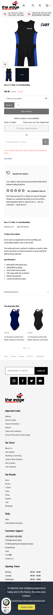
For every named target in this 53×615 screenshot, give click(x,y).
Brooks (7, 484)
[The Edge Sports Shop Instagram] (14, 381)
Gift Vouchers (10, 463)
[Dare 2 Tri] (45, 24)
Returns (8, 427)
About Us (8, 448)
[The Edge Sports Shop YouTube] (40, 381)
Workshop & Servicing (13, 456)
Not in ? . (17, 147)
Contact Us (9, 559)
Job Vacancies (10, 467)
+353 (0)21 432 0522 (13, 536)
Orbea (7, 495)
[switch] (6, 610)
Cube (7, 491)
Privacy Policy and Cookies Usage (17, 435)
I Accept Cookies (26, 607)
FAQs (7, 519)
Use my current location (27, 128)
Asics (7, 480)
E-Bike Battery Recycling (13, 523)
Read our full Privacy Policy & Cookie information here (26, 601)
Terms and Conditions (13, 431)
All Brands (9, 506)
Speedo (8, 499)
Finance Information (12, 424)
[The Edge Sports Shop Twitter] (31, 381)
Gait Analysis (10, 452)
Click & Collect (10, 420)
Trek (6, 502)
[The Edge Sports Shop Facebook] (23, 381)
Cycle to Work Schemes (13, 459)
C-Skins (8, 487)
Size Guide (8, 159)
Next (46, 330)
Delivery (8, 416)
